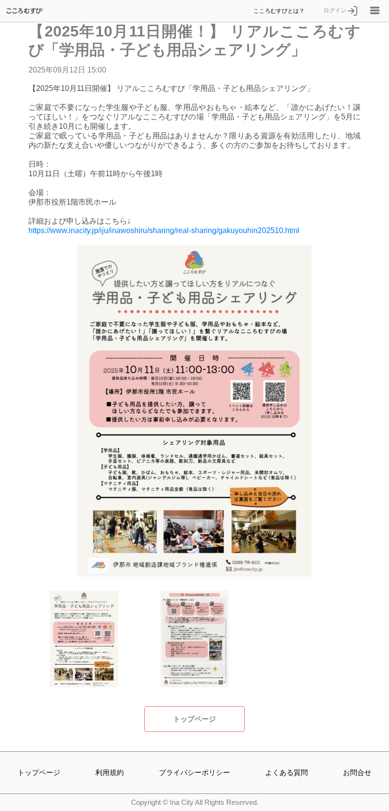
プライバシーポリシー (194, 772)
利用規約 (109, 772)
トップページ (194, 719)
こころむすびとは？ (279, 11)
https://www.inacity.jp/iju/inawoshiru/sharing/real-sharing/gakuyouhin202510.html (163, 230)
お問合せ (357, 772)
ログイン (336, 10)
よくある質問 (286, 772)
